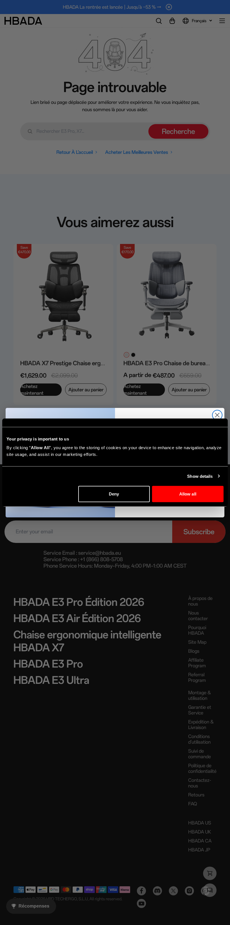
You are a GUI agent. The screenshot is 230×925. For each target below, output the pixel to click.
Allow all (187, 494)
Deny (114, 494)
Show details (200, 476)
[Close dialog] (217, 415)
